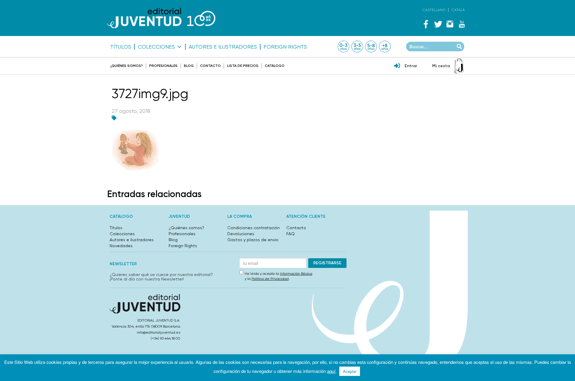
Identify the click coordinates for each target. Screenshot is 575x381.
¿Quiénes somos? (126, 66)
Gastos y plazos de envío (253, 239)
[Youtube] (462, 24)
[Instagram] (450, 24)
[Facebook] (426, 24)
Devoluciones (240, 233)
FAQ (290, 233)
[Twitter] (438, 24)
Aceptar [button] (349, 371)
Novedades (121, 245)
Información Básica (296, 274)
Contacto (210, 66)
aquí (331, 371)
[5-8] (371, 46)
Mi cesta (441, 65)
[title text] (161, 18)
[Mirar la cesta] (459, 66)
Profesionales (163, 66)
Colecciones (156, 47)
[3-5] (357, 46)
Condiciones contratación (253, 227)
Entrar (411, 65)
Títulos (120, 47)
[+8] (385, 46)
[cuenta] (397, 66)
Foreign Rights (285, 47)
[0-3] (343, 46)
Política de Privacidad (270, 279)
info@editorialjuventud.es (158, 332)
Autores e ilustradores (223, 47)
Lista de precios (242, 66)
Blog (189, 66)
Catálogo (275, 66)
